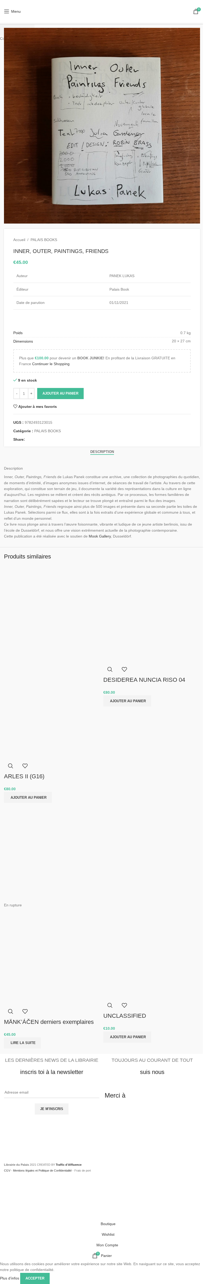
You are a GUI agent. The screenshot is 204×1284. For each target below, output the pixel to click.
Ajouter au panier (60, 393)
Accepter (35, 1278)
